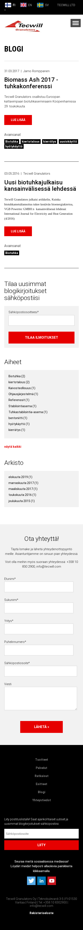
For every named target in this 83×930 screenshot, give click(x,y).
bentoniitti (18, 418)
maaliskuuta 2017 (23, 489)
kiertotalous (31, 141)
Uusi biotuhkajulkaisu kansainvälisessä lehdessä (40, 185)
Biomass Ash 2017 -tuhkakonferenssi (31, 83)
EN (29, 5)
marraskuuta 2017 (23, 483)
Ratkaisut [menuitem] (42, 776)
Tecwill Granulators (36, 173)
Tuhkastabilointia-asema (28, 412)
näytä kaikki (12, 446)
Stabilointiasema (22, 406)
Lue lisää (18, 120)
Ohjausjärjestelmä (23, 394)
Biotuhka (11, 141)
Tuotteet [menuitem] (41, 759)
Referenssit (19, 400)
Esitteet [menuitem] (41, 784)
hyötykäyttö (14, 146)
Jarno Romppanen (36, 71)
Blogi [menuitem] (41, 792)
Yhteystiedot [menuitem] (41, 800)
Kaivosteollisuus (22, 388)
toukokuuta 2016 (22, 495)
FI (13, 5)
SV (46, 5)
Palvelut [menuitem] (41, 768)
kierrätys (49, 141)
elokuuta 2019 (20, 477)
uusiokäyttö (68, 141)
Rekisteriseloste (41, 913)
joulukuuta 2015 (22, 501)
